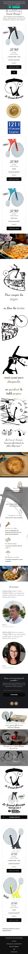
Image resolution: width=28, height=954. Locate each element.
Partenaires (14, 952)
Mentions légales (14, 947)
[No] (26, 4)
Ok (10, 7)
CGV (14, 949)
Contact (14, 941)
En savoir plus (16, 7)
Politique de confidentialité (14, 944)
